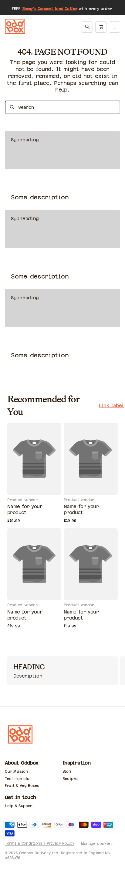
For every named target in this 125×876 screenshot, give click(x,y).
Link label (111, 405)
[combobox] (62, 107)
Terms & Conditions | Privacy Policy (39, 843)
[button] (87, 27)
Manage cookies (97, 844)
